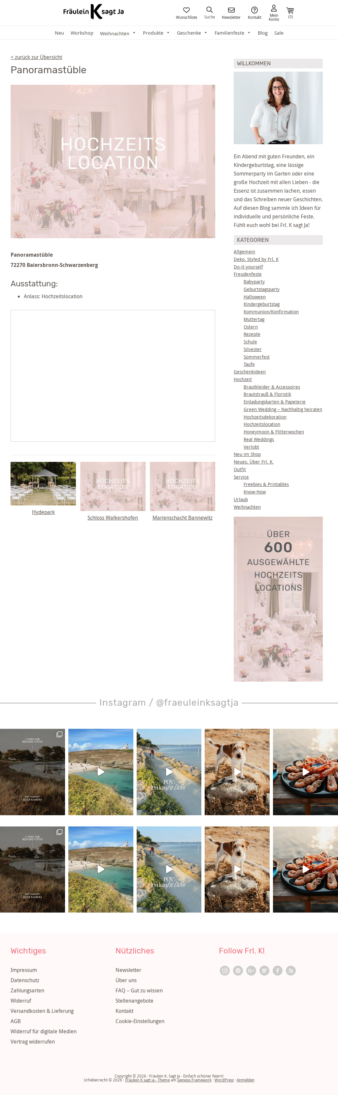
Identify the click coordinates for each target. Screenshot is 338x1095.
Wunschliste (186, 17)
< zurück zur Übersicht (36, 57)
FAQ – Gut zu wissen (139, 990)
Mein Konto (274, 17)
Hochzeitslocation (262, 424)
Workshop (82, 32)
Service (241, 477)
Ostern (251, 327)
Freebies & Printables (266, 484)
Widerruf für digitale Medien (44, 1031)
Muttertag (254, 319)
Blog (263, 32)
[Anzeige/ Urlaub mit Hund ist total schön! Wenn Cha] (237, 772)
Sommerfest (257, 357)
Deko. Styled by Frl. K (256, 259)
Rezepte (252, 334)
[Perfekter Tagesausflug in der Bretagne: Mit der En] (100, 772)
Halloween (255, 297)
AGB (16, 1021)
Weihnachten (247, 507)
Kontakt (254, 17)
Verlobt (251, 447)
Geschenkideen (250, 372)
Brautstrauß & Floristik (267, 394)
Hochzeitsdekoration (265, 417)
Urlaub (241, 499)
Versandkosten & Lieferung (42, 1010)
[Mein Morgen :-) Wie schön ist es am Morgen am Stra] (169, 772)
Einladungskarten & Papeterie (275, 402)
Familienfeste (229, 32)
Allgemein (244, 251)
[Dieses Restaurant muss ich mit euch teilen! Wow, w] (305, 772)
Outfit (240, 469)
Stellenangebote (134, 1000)
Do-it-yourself (248, 267)
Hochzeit (243, 379)
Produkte (153, 32)
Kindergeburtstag (262, 304)
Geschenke (189, 32)
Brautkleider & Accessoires (272, 387)
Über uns (126, 980)
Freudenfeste (248, 274)
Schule (250, 341)
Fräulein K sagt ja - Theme (147, 1079)
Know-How (255, 492)
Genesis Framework (194, 1079)
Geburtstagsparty (262, 289)
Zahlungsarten (27, 990)
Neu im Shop (247, 454)
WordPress (224, 1079)
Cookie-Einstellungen (140, 1021)
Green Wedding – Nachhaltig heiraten (283, 409)
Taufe (249, 364)
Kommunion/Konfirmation (271, 311)
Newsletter (231, 17)
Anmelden (245, 1079)
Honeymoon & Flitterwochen (274, 432)
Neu (59, 32)
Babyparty (254, 281)
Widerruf (21, 1000)
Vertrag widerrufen (33, 1041)
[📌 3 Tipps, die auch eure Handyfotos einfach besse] (32, 772)
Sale (279, 32)
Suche (209, 16)
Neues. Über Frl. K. (254, 462)
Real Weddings (259, 439)
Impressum (24, 970)
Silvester (253, 349)
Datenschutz (25, 980)
